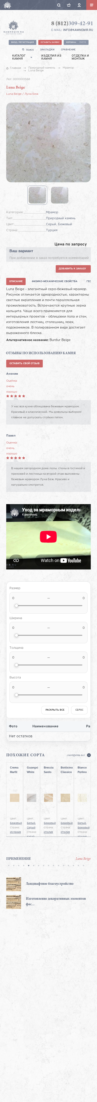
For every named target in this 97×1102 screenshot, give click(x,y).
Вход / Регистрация (22, 42)
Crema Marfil (14, 769)
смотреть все (76, 755)
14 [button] (73, 866)
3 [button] (18, 866)
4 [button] (23, 866)
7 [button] (38, 866)
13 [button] (68, 866)
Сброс (79, 710)
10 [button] (53, 866)
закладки (47, 49)
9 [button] (48, 866)
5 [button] (28, 866)
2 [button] (13, 866)
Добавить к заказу (72, 268)
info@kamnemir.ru (78, 30)
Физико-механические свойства (54, 281)
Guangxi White (31, 769)
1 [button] (8, 866)
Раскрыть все (55, 710)
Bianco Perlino (82, 769)
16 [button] (83, 866)
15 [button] (78, 866)
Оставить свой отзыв (24, 363)
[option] (48, 893)
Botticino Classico (65, 769)
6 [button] (33, 866)
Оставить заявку (50, 42)
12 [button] (63, 866)
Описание (16, 281)
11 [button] (58, 866)
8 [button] (43, 866)
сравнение (68, 49)
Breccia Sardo (48, 769)
